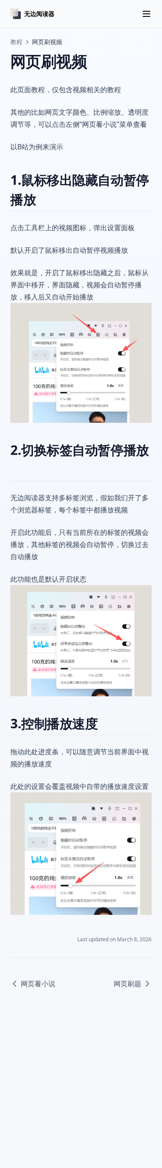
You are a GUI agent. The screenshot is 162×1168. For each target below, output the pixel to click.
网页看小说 (38, 983)
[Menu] (146, 14)
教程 (16, 42)
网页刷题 (127, 983)
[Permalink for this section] (43, 199)
